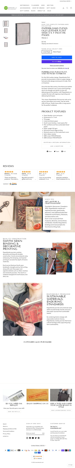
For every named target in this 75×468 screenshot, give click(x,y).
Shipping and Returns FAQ (9, 428)
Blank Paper (57, 52)
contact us (5, 436)
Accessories (25, 8)
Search (5, 424)
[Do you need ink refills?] (14, 395)
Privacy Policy (6, 433)
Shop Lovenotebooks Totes (61, 410)
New (43, 5)
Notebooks (24, 5)
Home (43, 22)
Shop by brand (39, 8)
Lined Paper (47, 52)
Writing (50, 5)
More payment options (57, 65)
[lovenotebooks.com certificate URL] (37, 184)
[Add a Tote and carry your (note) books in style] (61, 395)
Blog (33, 10)
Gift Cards (24, 10)
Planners (35, 5)
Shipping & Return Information (57, 142)
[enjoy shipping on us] (37, 395)
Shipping (44, 43)
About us (41, 10)
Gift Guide (51, 8)
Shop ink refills (14, 411)
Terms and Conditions (8, 431)
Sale (49, 10)
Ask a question (56, 146)
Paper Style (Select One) (52, 49)
